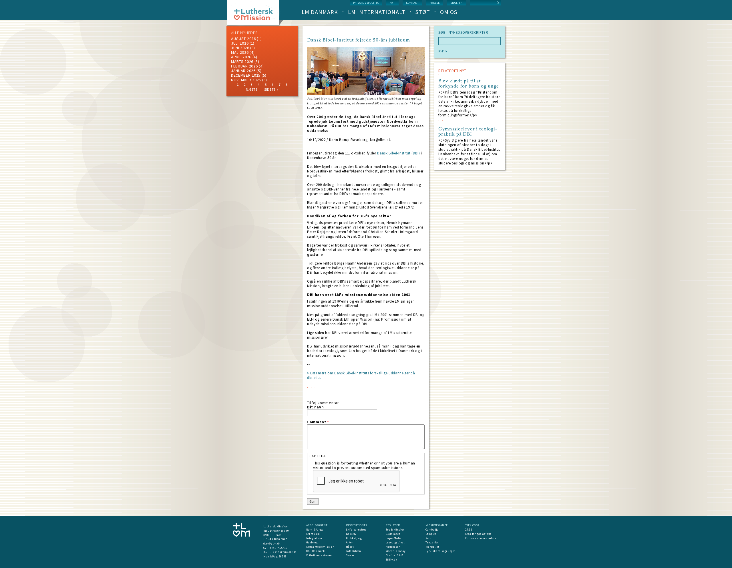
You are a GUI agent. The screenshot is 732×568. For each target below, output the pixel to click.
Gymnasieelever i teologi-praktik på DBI (468, 131)
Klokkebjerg (354, 538)
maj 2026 (240, 52)
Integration (314, 538)
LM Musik (313, 534)
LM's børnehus (356, 529)
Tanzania (431, 542)
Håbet (350, 547)
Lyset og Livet (395, 542)
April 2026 (241, 56)
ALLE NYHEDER (244, 32)
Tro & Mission (395, 529)
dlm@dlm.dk (272, 543)
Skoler (350, 555)
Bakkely (351, 534)
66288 (283, 556)
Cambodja (432, 529)
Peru (428, 538)
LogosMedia (394, 538)
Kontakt (412, 3)
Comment (318, 422)
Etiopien (431, 534)
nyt (392, 3)
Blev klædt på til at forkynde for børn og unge (468, 83)
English (456, 3)
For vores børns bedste (480, 538)
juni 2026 (240, 47)
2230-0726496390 (285, 552)
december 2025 (245, 75)
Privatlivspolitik (366, 3)
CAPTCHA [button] (317, 456)
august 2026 (243, 38)
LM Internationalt (376, 12)
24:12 (468, 529)
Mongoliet (432, 547)
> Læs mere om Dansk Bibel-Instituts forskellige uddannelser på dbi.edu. (361, 375)
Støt (422, 12)
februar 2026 (244, 66)
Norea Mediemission (320, 547)
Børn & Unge (314, 529)
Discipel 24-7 (394, 555)
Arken (350, 542)
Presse (434, 3)
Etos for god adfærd (478, 534)
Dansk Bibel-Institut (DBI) (398, 153)
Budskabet (393, 534)
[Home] (255, 14)
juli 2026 (239, 43)
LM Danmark (320, 12)
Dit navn (315, 407)
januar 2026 (243, 70)
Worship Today (396, 551)
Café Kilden (353, 551)
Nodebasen (393, 547)
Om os (448, 12)
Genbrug (312, 542)
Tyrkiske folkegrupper (440, 551)
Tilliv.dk (391, 559)
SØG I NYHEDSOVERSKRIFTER (463, 32)
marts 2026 (242, 61)
